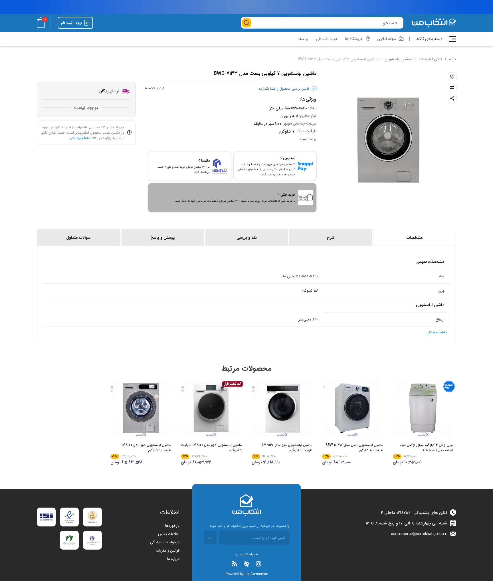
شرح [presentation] (330, 238)
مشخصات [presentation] (415, 238)
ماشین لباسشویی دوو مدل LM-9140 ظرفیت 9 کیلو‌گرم (287, 447)
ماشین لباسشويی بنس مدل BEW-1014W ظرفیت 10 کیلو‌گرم (354, 447)
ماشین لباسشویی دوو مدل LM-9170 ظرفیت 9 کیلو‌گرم (146, 447)
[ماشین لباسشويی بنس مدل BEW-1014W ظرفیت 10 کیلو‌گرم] (352, 407)
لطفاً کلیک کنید (79, 138)
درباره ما (173, 559)
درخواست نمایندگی (164, 542)
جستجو (246, 23)
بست (303, 139)
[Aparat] (246, 563)
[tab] (414, 237)
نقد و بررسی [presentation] (247, 238)
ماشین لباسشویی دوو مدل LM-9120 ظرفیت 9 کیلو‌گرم (211, 447)
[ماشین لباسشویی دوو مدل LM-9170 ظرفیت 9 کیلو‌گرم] (141, 407)
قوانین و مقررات (167, 551)
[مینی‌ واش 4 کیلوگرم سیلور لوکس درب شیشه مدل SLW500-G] (423, 407)
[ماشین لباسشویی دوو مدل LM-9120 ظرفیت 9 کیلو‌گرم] (211, 407)
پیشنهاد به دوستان (452, 98)
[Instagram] (258, 563)
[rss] (234, 563)
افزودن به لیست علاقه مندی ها (452, 76)
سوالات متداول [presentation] (78, 238)
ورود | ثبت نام (72, 22)
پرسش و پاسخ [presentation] (162, 238)
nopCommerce (256, 574)
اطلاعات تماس (168, 534)
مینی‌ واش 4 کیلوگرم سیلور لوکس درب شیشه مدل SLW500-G (426, 447)
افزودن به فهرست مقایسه (452, 87)
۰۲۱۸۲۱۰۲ (403, 512)
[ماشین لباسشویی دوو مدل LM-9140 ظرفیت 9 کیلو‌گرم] (282, 407)
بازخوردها (172, 526)
